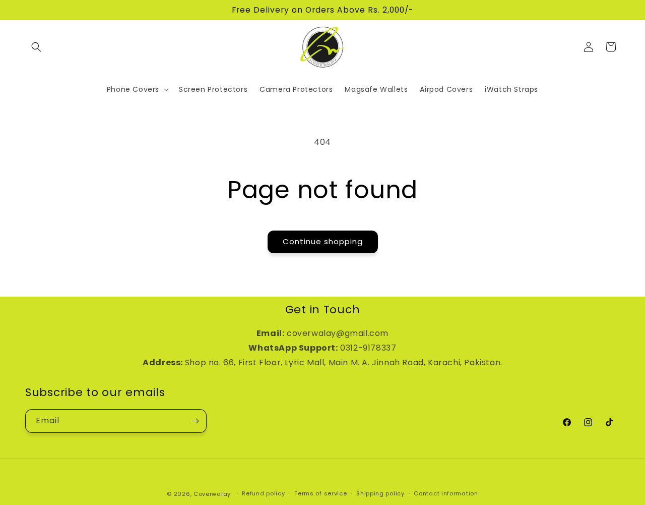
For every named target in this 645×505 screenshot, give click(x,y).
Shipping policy (380, 493)
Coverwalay (212, 494)
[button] (36, 47)
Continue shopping (323, 241)
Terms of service (320, 493)
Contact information (446, 493)
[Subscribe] (195, 421)
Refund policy (263, 493)
